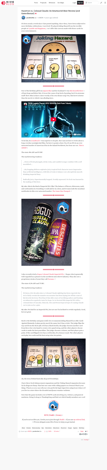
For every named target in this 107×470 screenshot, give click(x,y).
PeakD (51, 415)
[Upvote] (45, 431)
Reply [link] (82, 431)
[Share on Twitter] (82, 434)
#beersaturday (36, 428)
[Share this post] (87, 434)
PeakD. (61, 420)
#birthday (81, 428)
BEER (41, 18)
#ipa (43, 428)
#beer (23, 428)
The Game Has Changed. (61, 191)
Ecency (59, 415)
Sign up (80, 3)
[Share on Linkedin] (86, 434)
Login (74, 3)
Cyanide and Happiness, (37, 28)
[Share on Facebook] (80, 434)
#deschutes (56, 428)
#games (75, 428)
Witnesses (52, 3)
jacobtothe (31, 18)
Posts (36, 3)
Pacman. (51, 279)
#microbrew (48, 428)
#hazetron (63, 428)
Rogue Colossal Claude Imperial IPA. (50, 274)
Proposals (43, 3)
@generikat (47, 91)
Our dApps (61, 3)
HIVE (46, 415)
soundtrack (35, 141)
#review (28, 428)
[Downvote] (47, 431)
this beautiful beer (76, 91)
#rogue (70, 428)
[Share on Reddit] (84, 434)
